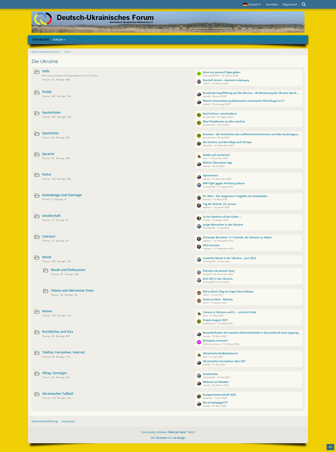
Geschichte (50, 133)
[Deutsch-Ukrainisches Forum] (167, 22)
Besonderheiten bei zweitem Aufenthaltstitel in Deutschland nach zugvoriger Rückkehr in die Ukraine (252, 332)
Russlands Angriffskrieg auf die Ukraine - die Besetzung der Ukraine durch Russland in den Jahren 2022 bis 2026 (252, 93)
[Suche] (304, 4)
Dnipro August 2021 (215, 320)
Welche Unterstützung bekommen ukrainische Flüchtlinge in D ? (244, 100)
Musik (46, 257)
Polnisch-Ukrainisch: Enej (218, 270)
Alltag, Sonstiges (54, 373)
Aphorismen (210, 175)
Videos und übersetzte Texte (72, 290)
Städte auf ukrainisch (216, 155)
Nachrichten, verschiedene (220, 113)
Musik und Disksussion (68, 270)
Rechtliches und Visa (57, 331)
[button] (252, 4)
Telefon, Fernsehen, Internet (63, 352)
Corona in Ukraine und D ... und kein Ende (229, 312)
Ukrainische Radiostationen (220, 353)
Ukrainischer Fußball (57, 393)
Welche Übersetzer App (217, 162)
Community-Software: (168, 432)
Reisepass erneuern (215, 340)
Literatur (48, 236)
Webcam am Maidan (216, 382)
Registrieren (290, 4)
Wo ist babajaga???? (215, 402)
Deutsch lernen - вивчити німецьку (226, 80)
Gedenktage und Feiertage (62, 195)
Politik (47, 92)
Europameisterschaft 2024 (219, 394)
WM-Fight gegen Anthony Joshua (223, 183)
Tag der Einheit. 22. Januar (219, 204)
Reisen (47, 311)
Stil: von (168, 437)
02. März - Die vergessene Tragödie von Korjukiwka (235, 196)
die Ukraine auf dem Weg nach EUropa (227, 142)
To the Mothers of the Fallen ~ (222, 216)
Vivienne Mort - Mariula (218, 299)
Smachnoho (210, 374)
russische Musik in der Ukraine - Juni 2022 (229, 258)
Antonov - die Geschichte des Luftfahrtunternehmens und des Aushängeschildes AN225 (252, 134)
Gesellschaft (51, 215)
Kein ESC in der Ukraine (218, 278)
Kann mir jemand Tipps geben (222, 72)
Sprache (48, 154)
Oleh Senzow (211, 245)
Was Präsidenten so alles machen (224, 121)
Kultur (46, 174)
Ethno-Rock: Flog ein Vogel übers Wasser (228, 291)
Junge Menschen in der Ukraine (223, 224)
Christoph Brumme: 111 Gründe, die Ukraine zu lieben (237, 237)
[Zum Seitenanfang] (330, 447)
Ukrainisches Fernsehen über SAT (224, 361)
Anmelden (272, 4)
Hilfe (45, 71)
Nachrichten (51, 112)
